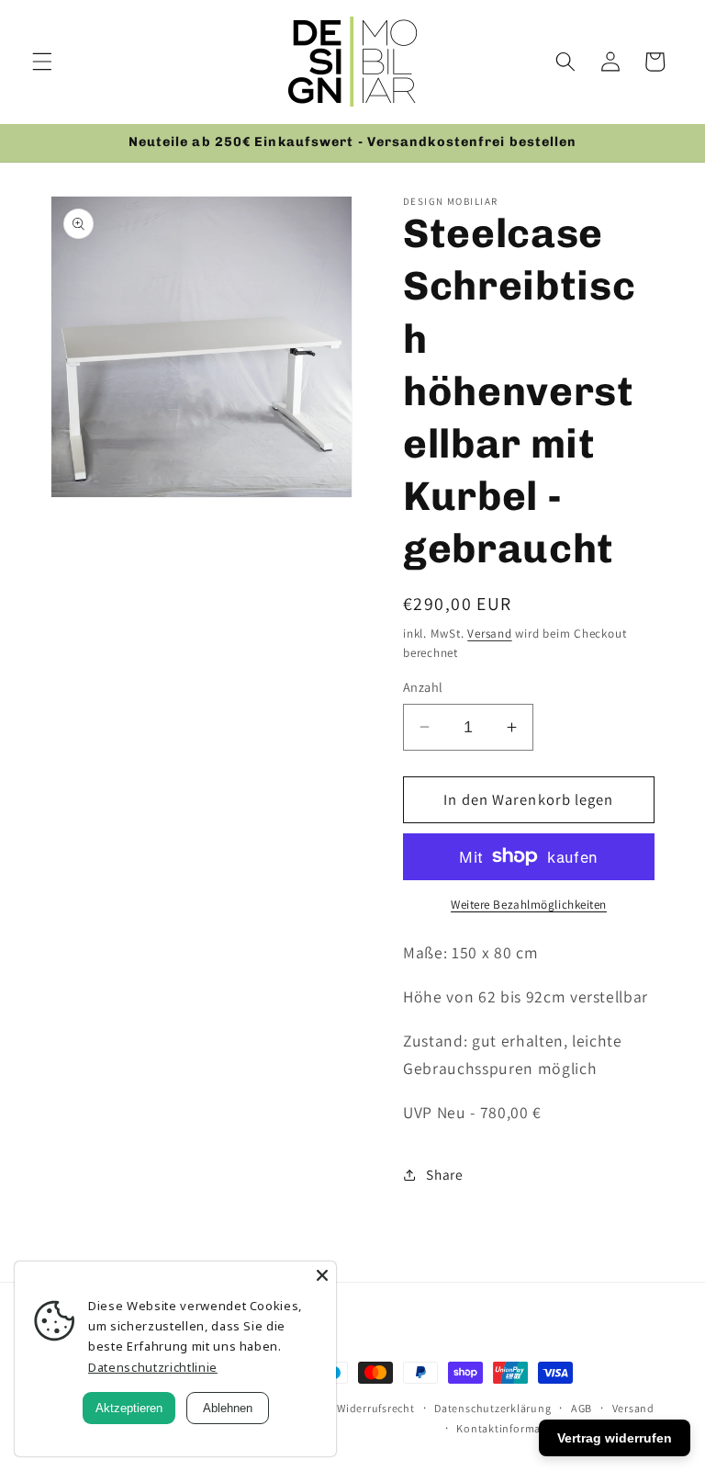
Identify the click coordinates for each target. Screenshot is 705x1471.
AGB (581, 1408)
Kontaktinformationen (516, 1428)
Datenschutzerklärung (492, 1408)
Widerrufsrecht (376, 1408)
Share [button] (444, 1174)
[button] (42, 62)
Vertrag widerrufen (614, 1438)
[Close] (322, 1275)
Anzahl (423, 687)
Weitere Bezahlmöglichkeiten (529, 904)
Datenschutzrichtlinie (153, 1367)
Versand (489, 633)
